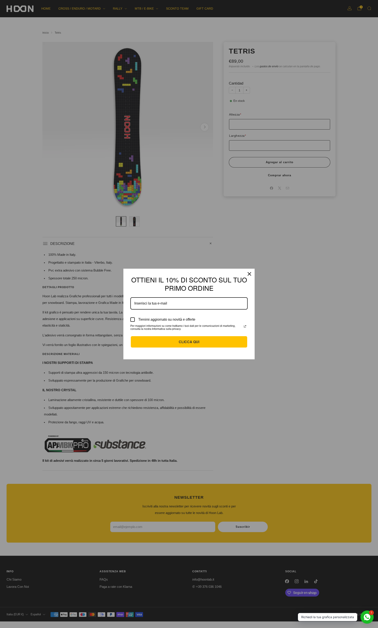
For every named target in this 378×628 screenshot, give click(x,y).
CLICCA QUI (189, 341)
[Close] (249, 274)
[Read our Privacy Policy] (245, 326)
